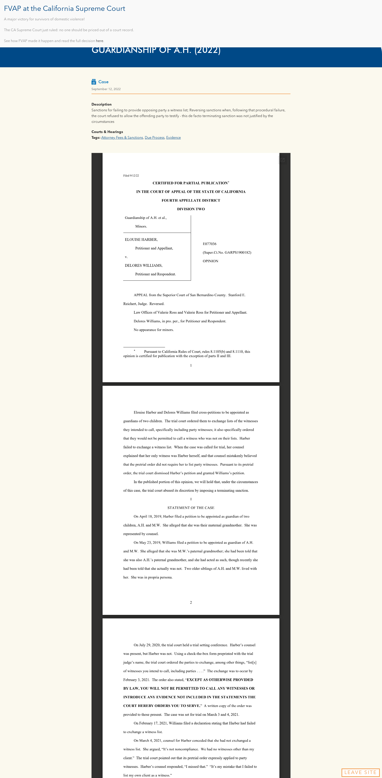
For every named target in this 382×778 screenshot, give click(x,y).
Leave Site (360, 772)
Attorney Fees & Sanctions (122, 138)
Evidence (173, 138)
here (99, 41)
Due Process (154, 138)
